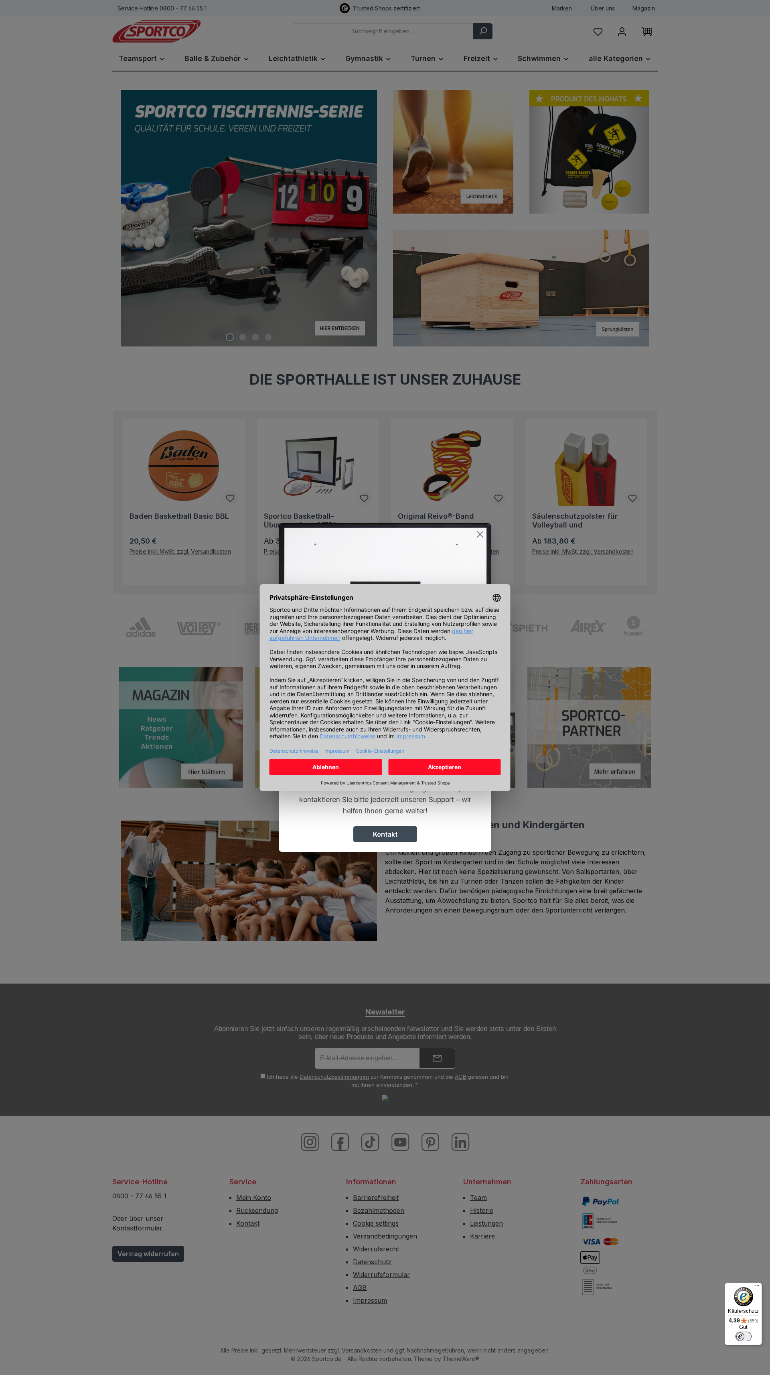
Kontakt (385, 834)
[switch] (744, 1336)
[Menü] (757, 1287)
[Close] (480, 534)
